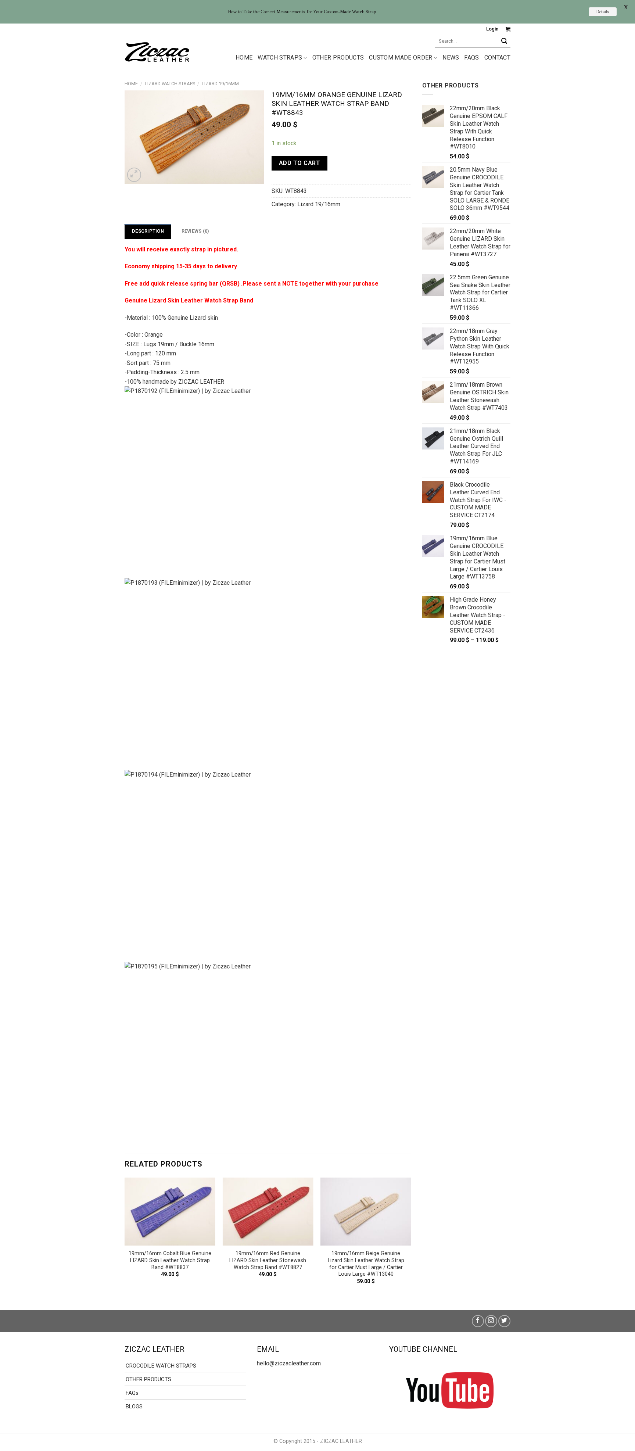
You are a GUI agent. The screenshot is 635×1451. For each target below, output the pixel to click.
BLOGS (134, 1406)
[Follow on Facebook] (478, 1321)
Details (602, 11)
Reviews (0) (195, 231)
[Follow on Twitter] (504, 1321)
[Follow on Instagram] (491, 1321)
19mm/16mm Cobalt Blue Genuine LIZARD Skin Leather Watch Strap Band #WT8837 (170, 1260)
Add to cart (299, 163)
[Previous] (124, 1237)
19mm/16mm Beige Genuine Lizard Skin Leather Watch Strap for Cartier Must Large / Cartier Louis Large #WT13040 (366, 1263)
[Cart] (508, 29)
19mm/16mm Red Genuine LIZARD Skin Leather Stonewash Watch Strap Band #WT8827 (267, 1260)
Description (148, 231)
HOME (244, 57)
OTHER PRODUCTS (338, 57)
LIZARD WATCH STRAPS (170, 83)
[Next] (410, 1237)
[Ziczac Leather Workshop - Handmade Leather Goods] (157, 51)
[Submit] (504, 41)
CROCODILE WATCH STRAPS (161, 1365)
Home (131, 83)
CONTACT (497, 57)
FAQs (471, 57)
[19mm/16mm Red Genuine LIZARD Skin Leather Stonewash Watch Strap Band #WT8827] (267, 1212)
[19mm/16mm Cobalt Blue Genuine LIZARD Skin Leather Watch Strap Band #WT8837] (170, 1212)
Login (492, 29)
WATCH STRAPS (280, 57)
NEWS (450, 57)
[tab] (148, 231)
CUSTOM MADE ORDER (400, 57)
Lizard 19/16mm (220, 83)
